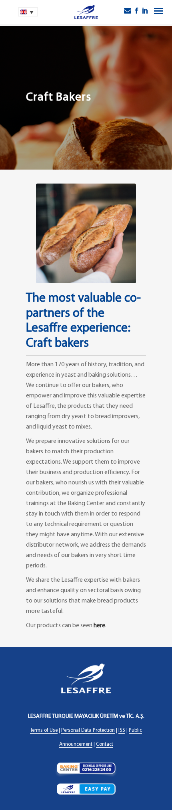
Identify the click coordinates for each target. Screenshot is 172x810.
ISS (121, 730)
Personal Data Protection (88, 730)
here (99, 625)
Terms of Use (44, 730)
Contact (104, 744)
